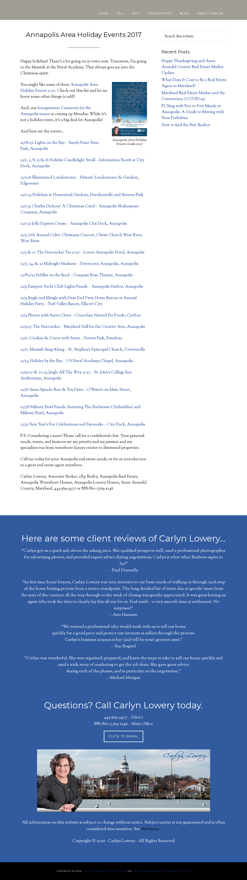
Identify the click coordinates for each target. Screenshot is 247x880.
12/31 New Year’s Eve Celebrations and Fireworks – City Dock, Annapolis (82, 425)
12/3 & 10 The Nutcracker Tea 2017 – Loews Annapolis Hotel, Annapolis (82, 252)
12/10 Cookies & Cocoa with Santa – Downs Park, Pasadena (71, 338)
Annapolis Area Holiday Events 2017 (84, 35)
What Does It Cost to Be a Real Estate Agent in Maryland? (194, 83)
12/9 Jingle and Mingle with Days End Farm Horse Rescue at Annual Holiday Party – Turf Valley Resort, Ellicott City (78, 301)
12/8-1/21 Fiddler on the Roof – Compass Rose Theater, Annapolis (76, 275)
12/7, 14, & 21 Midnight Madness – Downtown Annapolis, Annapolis (79, 264)
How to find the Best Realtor (185, 125)
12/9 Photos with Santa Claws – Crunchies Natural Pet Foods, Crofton (80, 315)
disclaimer (150, 829)
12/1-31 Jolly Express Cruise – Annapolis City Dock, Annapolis (73, 224)
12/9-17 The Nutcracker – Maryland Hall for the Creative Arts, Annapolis (82, 327)
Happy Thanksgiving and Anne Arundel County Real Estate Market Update (192, 67)
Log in (186, 871)
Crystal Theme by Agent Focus (105, 871)
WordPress (171, 871)
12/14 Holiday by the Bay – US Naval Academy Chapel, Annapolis (76, 361)
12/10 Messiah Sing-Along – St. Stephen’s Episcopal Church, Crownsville (82, 350)
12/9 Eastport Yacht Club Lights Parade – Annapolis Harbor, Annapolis (81, 287)
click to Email (123, 736)
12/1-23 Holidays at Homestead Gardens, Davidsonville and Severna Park (81, 195)
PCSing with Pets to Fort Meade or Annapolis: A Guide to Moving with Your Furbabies (192, 112)
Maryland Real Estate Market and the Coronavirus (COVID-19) (193, 96)
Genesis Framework (146, 871)
